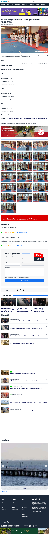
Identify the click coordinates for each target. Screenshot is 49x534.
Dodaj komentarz (24, 280)
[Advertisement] (24, 358)
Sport (8, 4)
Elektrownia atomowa (45, 4)
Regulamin (13, 507)
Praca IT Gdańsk (24, 512)
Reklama (12, 512)
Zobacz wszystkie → (4, 491)
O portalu (13, 502)
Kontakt (12, 505)
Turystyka (32, 4)
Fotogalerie (37, 4)
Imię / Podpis (8, 262)
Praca (23, 509)
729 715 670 (34, 219)
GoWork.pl (23, 514)
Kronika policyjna (25, 4)
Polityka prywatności (14, 509)
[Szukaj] (46, 1)
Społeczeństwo (17, 4)
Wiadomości (3, 4)
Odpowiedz (23, 262)
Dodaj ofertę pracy (25, 516)
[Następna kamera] (46, 466)
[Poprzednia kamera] (3, 466)
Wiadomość (7, 267)
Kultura (12, 4)
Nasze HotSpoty (24, 505)
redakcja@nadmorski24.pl (11, 219)
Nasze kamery (24, 507)
